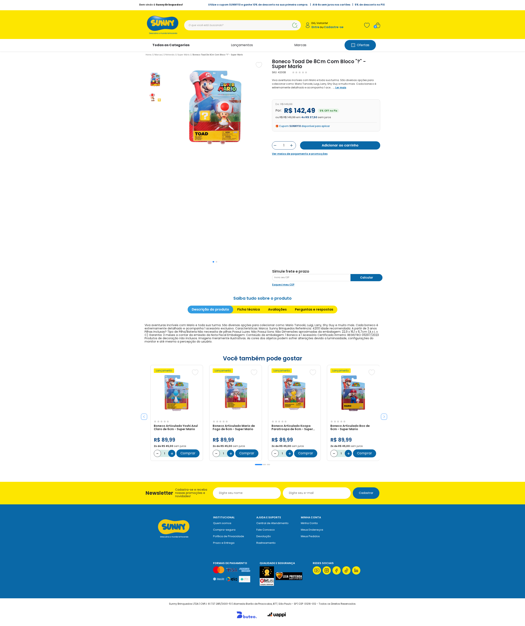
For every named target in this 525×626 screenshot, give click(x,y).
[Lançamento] (177, 416)
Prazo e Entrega (223, 543)
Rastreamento (266, 543)
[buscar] (295, 25)
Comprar (187, 453)
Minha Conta (309, 523)
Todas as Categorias (170, 45)
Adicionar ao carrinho (340, 145)
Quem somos (222, 523)
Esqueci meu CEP (283, 284)
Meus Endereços (312, 530)
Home (148, 54)
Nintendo (169, 54)
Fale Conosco (265, 530)
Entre (315, 27)
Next (382, 415)
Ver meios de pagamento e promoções (300, 154)
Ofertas (363, 45)
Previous (142, 415)
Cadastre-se (334, 27)
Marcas (300, 45)
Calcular (366, 277)
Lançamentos (242, 45)
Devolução (263, 536)
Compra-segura (224, 530)
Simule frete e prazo (290, 271)
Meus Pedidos (310, 536)
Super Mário (183, 54)
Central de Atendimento (272, 523)
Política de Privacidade (228, 536)
